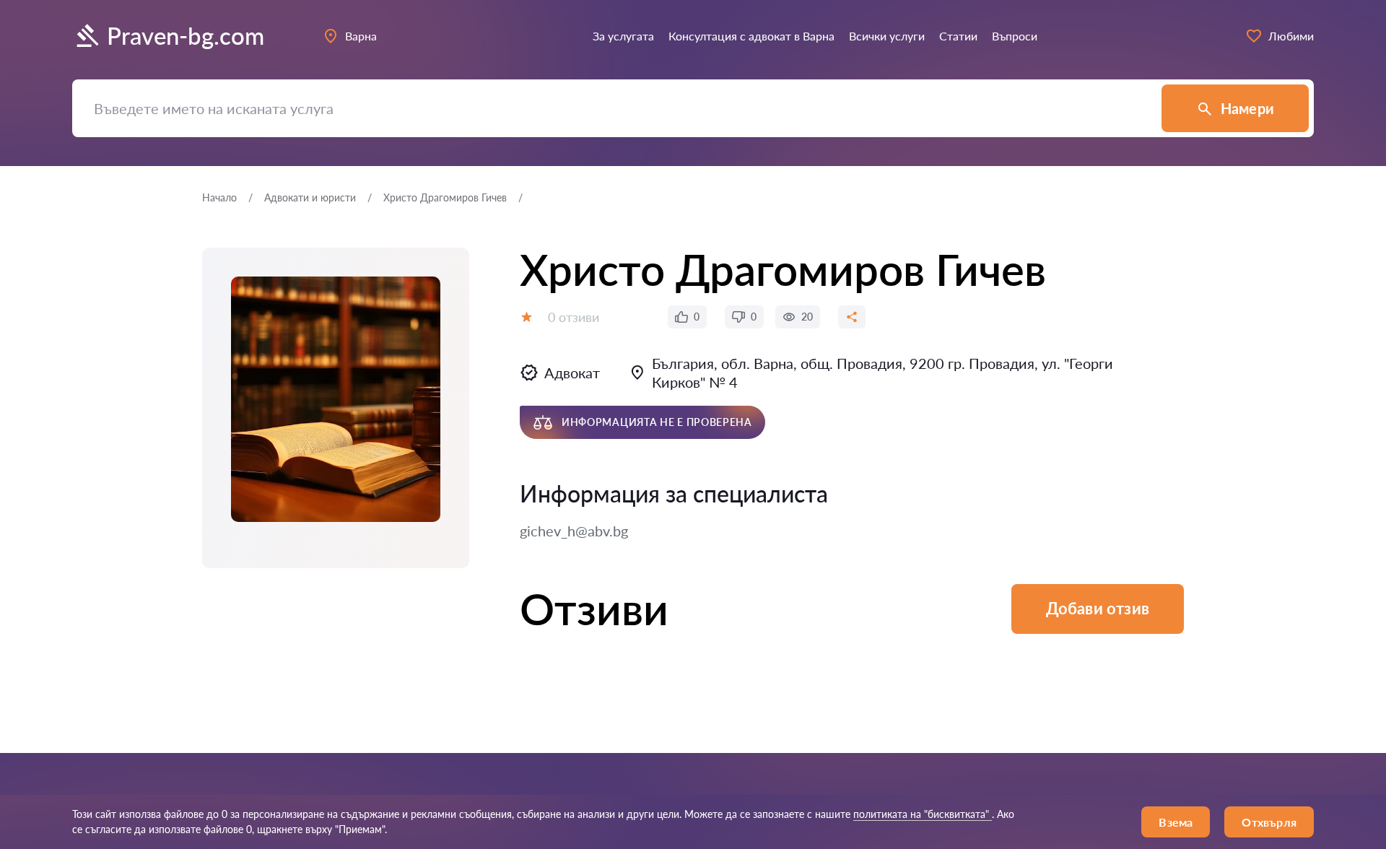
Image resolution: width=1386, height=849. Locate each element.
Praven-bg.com (185, 36)
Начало (219, 197)
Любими (1291, 36)
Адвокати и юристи (310, 197)
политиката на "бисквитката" (922, 814)
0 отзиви (573, 317)
